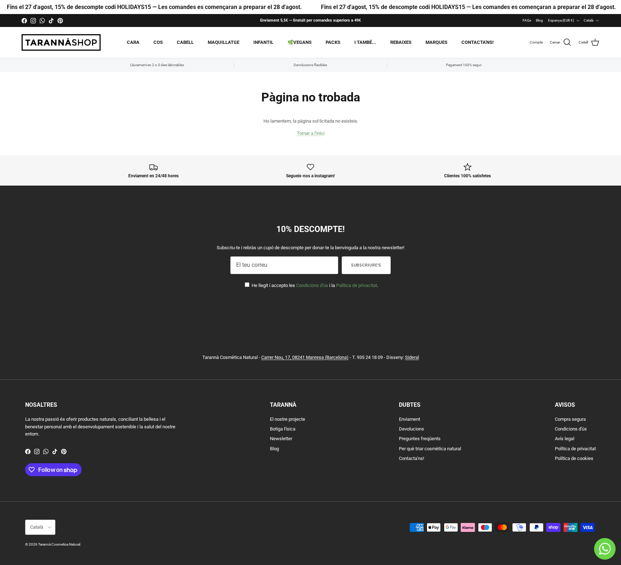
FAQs (527, 20)
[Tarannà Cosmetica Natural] (61, 42)
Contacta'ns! (411, 458)
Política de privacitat (356, 285)
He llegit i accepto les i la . (314, 285)
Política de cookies (574, 458)
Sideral (412, 357)
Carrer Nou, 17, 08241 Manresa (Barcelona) (305, 357)
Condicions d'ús (312, 285)
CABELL (185, 42)
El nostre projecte (287, 419)
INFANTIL (263, 42)
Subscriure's (366, 265)
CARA (133, 42)
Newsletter (281, 438)
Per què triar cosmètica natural (430, 448)
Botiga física (282, 429)
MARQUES (436, 42)
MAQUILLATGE (223, 42)
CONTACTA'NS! (477, 42)
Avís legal (564, 438)
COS (158, 42)
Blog (539, 20)
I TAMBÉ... (365, 42)
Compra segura (570, 419)
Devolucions (411, 429)
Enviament (409, 419)
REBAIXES (400, 42)
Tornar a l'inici (311, 133)
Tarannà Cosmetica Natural (59, 544)
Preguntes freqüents (420, 438)
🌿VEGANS (300, 42)
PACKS (333, 42)
